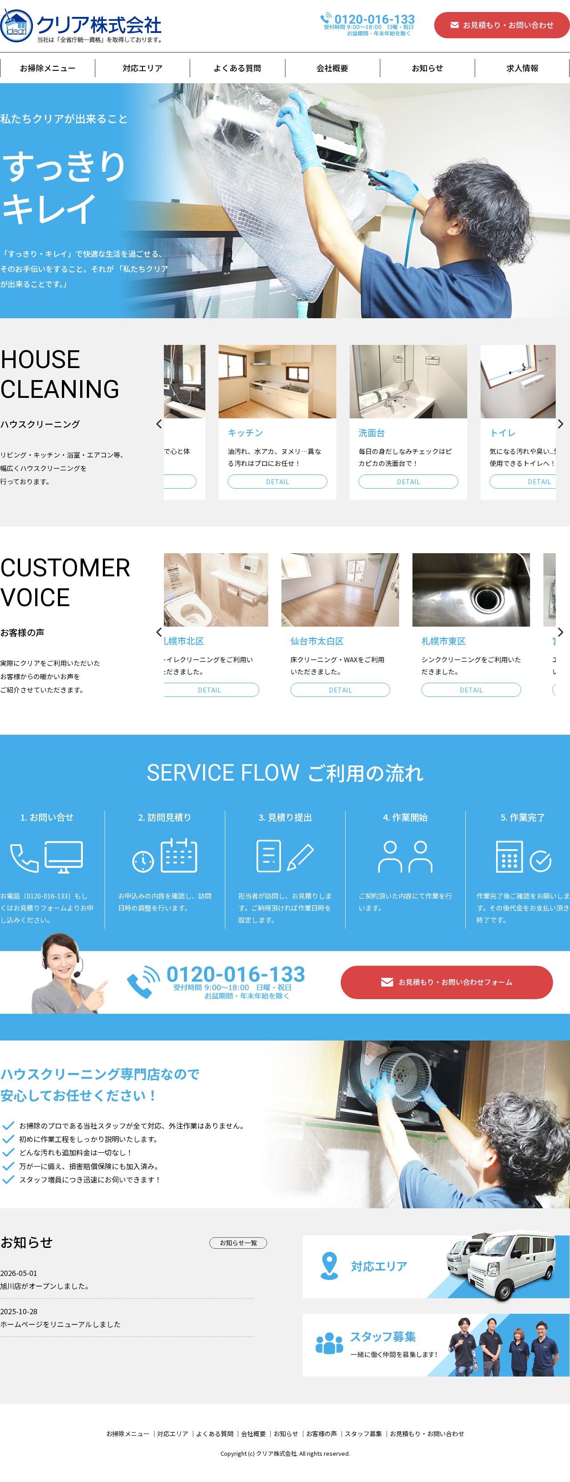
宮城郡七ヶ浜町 (472, 640)
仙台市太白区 (206, 640)
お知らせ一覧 (238, 1242)
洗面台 (323, 432)
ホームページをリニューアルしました (60, 1324)
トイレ (454, 432)
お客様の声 (321, 1433)
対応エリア (142, 67)
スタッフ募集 (363, 1433)
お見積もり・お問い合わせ (508, 24)
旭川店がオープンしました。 (46, 1285)
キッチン (197, 432)
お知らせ (427, 67)
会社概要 (332, 67)
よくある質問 (237, 67)
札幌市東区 (332, 640)
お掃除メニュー (48, 67)
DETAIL (229, 481)
